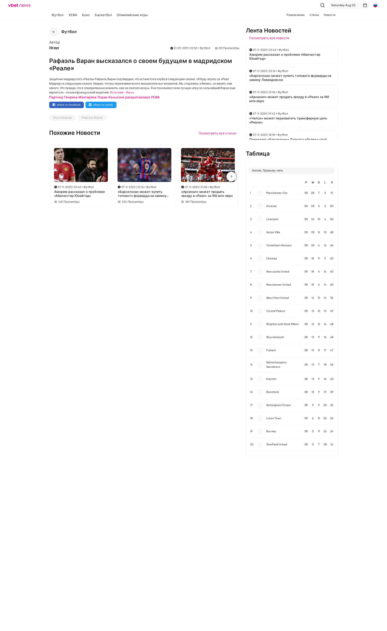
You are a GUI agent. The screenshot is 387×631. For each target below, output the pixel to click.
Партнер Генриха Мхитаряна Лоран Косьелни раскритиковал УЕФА (104, 97)
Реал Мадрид (62, 117)
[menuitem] (58, 15)
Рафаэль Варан (92, 117)
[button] (365, 5)
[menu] (135, 15)
